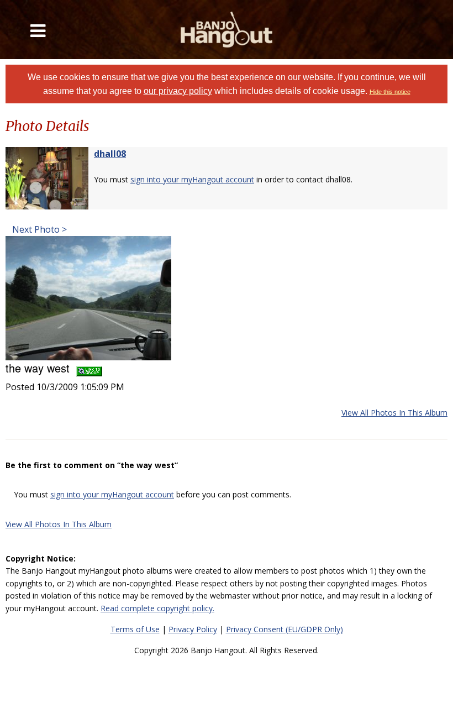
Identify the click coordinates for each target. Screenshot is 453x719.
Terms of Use (135, 629)
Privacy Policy (192, 629)
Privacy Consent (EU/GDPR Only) (284, 629)
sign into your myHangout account (192, 179)
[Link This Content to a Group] (89, 368)
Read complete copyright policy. (157, 608)
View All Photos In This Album (394, 412)
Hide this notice (390, 91)
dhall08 (110, 154)
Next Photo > (38, 229)
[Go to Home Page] (226, 29)
